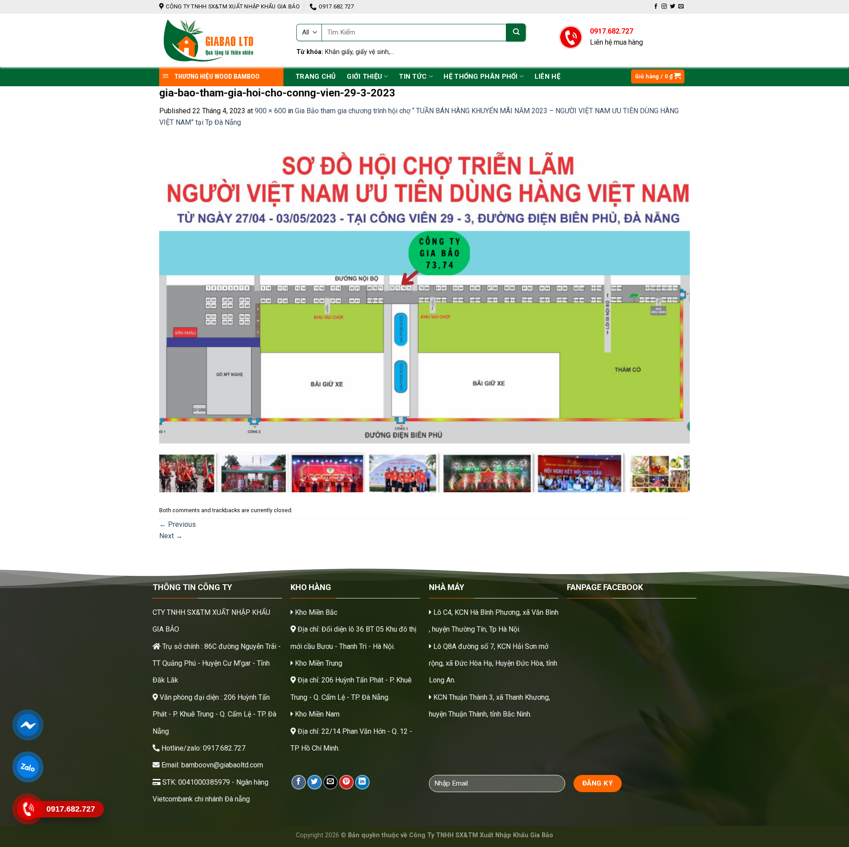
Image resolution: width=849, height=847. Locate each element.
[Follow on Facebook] (655, 7)
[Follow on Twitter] (672, 7)
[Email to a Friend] (330, 782)
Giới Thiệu (364, 76)
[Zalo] (27, 767)
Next (171, 536)
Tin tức (413, 76)
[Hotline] (27, 809)
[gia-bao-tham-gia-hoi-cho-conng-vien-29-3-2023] (424, 315)
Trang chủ (315, 76)
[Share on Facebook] (298, 782)
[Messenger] (27, 725)
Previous (177, 524)
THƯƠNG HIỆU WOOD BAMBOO (216, 76)
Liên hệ (547, 76)
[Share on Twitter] (314, 782)
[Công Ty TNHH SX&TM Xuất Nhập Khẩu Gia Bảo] (221, 40)
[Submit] (516, 32)
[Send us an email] (681, 7)
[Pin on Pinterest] (346, 782)
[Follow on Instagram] (664, 7)
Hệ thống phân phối (480, 76)
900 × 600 (270, 111)
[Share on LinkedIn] (362, 782)
